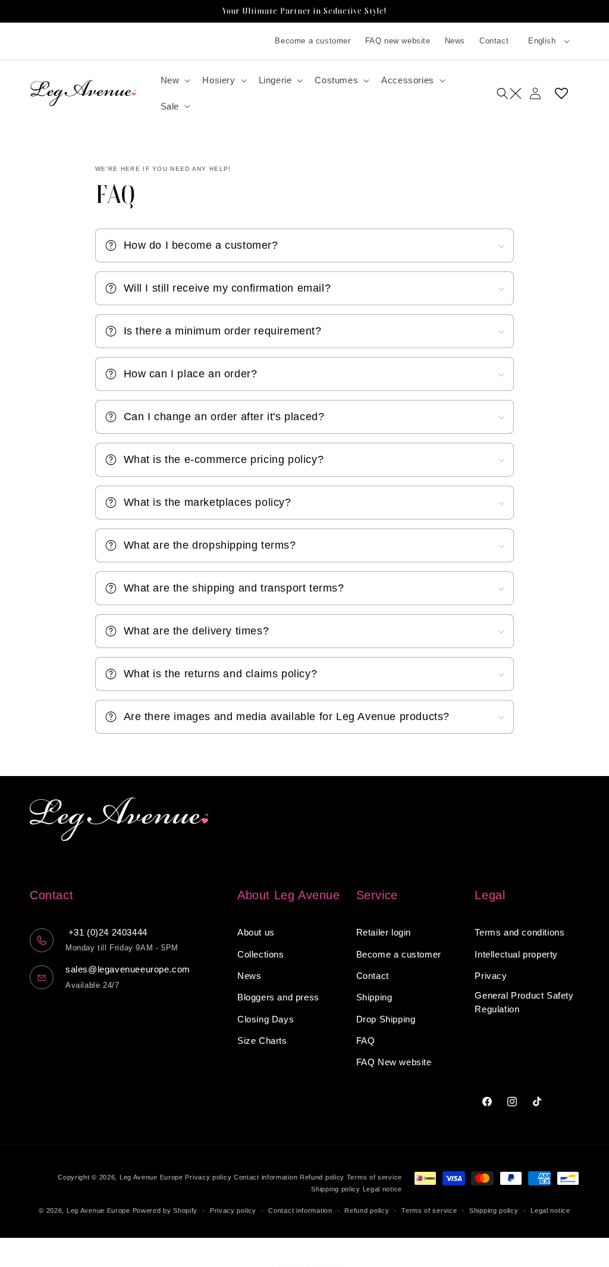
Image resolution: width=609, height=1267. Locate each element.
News (455, 40)
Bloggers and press (278, 997)
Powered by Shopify (165, 1210)
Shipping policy (335, 1189)
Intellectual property (516, 954)
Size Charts (262, 1041)
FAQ (365, 1041)
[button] (174, 80)
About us (256, 932)
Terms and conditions (519, 932)
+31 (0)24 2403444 (106, 932)
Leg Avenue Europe (153, 1177)
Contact (493, 40)
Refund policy (322, 1177)
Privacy (491, 976)
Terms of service (374, 1177)
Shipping (374, 997)
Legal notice (382, 1189)
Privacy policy (208, 1177)
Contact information (265, 1177)
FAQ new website (398, 40)
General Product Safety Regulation (524, 1002)
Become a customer (312, 40)
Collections (260, 954)
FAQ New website (394, 1062)
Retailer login (383, 932)
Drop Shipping (386, 1019)
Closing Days (265, 1019)
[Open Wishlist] (561, 93)
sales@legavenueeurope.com (127, 969)
